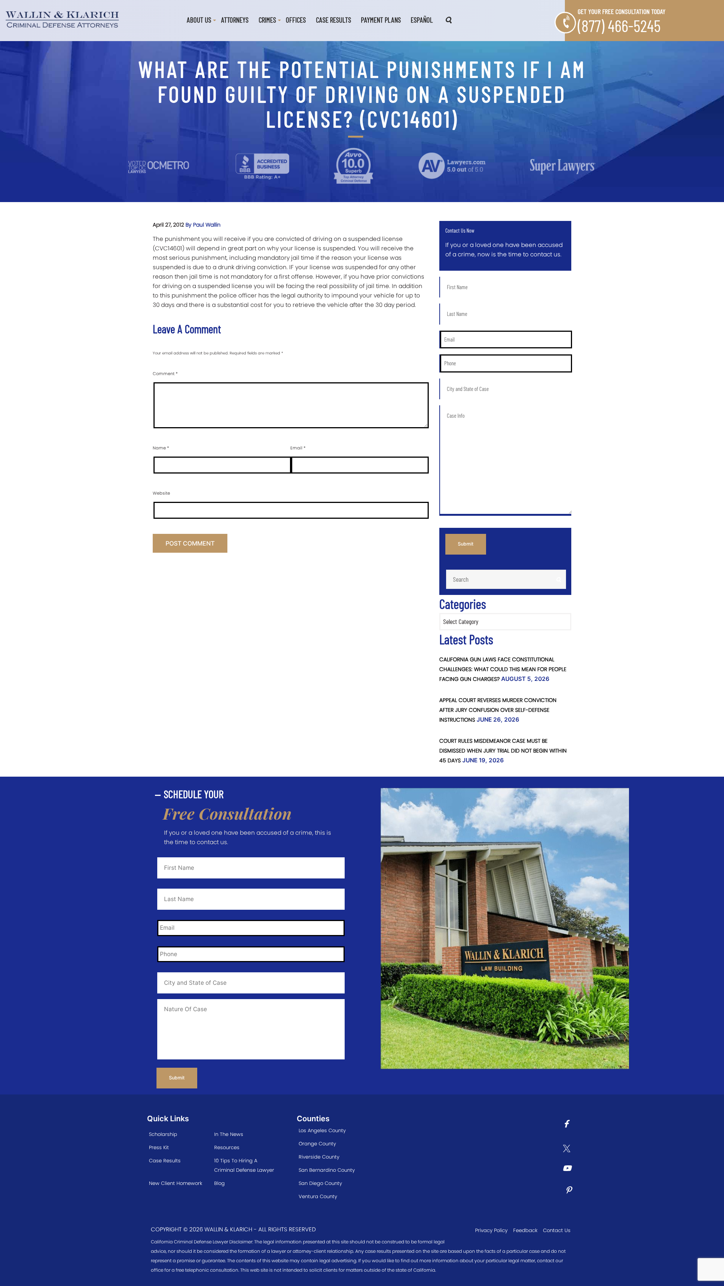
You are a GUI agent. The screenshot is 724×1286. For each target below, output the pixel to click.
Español (422, 19)
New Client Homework (175, 1183)
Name (161, 448)
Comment (165, 374)
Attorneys (234, 19)
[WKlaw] (62, 19)
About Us (199, 19)
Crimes (267, 19)
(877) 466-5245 (619, 25)
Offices (296, 19)
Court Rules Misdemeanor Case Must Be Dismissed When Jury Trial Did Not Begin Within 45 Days (503, 750)
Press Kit (159, 1147)
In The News (228, 1134)
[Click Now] (568, 1124)
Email (297, 448)
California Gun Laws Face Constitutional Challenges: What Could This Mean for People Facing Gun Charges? (502, 669)
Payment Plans (381, 19)
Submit (466, 544)
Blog (219, 1183)
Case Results (333, 19)
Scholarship (163, 1134)
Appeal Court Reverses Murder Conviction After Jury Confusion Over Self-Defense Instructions (498, 709)
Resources (226, 1147)
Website (161, 493)
